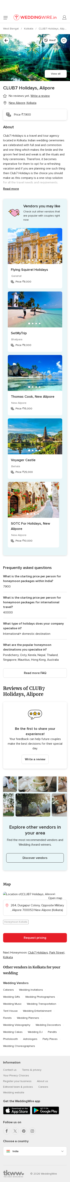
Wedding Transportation (41, 1004)
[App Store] (16, 1113)
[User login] (64, 17)
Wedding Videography (16, 1025)
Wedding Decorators (48, 1025)
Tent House (10, 1011)
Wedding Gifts (11, 996)
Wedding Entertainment (37, 1011)
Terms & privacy (31, 1069)
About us (42, 1081)
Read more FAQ (35, 673)
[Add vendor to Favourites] (64, 40)
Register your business (17, 1081)
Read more (11, 189)
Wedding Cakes (13, 1032)
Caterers (8, 989)
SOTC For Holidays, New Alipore (30, 526)
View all (55, 73)
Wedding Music (12, 1004)
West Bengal (11, 28)
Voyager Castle (23, 460)
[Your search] (6, 40)
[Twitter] (15, 1131)
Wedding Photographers (40, 996)
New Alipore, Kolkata (22, 103)
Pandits (52, 1032)
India (15, 1151)
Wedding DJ (35, 1032)
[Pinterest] (23, 1131)
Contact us (10, 1069)
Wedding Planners (28, 1018)
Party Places (50, 1039)
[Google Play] (45, 1113)
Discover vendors (35, 858)
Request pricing (35, 938)
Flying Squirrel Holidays (29, 269)
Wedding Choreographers (19, 1046)
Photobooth (10, 1039)
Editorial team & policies (18, 1086)
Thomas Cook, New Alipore (32, 396)
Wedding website (13, 1092)
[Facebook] (6, 1131)
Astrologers (30, 1039)
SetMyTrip (19, 333)
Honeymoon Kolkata (15, 921)
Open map (55, 898)
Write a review (35, 759)
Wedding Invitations (31, 989)
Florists (7, 1018)
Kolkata (29, 28)
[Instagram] (32, 1131)
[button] (35, 735)
